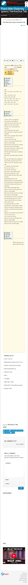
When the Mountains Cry (10, 368)
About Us (24, 573)
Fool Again (6, 378)
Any (17, 70)
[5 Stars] (6, 19)
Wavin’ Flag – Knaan (9, 382)
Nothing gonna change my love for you (13, 362)
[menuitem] (26, 6)
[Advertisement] (14, 43)
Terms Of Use (23, 576)
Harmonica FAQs (23, 580)
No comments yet (10, 441)
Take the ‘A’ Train (8, 372)
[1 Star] (3, 19)
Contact (25, 581)
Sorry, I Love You (8, 358)
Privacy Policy (23, 575)
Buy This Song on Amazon (10, 72)
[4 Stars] (5, 19)
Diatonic (5, 15)
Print (23, 25)
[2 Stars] (4, 19)
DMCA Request (23, 578)
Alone (5, 375)
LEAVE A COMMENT (20, 444)
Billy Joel (4, 5)
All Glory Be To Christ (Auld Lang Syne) (13, 385)
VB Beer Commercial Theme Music (12, 365)
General (19, 67)
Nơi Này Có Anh (8, 388)
